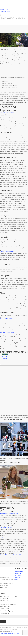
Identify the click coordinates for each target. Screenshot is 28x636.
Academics (18, 575)
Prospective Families (5, 11)
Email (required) (4, 613)
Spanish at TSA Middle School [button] (8, 319)
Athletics (17, 577)
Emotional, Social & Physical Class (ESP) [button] (10, 555)
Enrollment (18, 573)
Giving (1, 13)
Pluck (18, 633)
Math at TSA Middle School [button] (7, 251)
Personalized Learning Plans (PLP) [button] (9, 513)
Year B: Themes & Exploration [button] (8, 188)
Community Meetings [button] (6, 527)
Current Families (4, 9)
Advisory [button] (2, 537)
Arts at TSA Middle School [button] (7, 332)
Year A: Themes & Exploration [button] (8, 112)
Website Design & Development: (8, 633)
